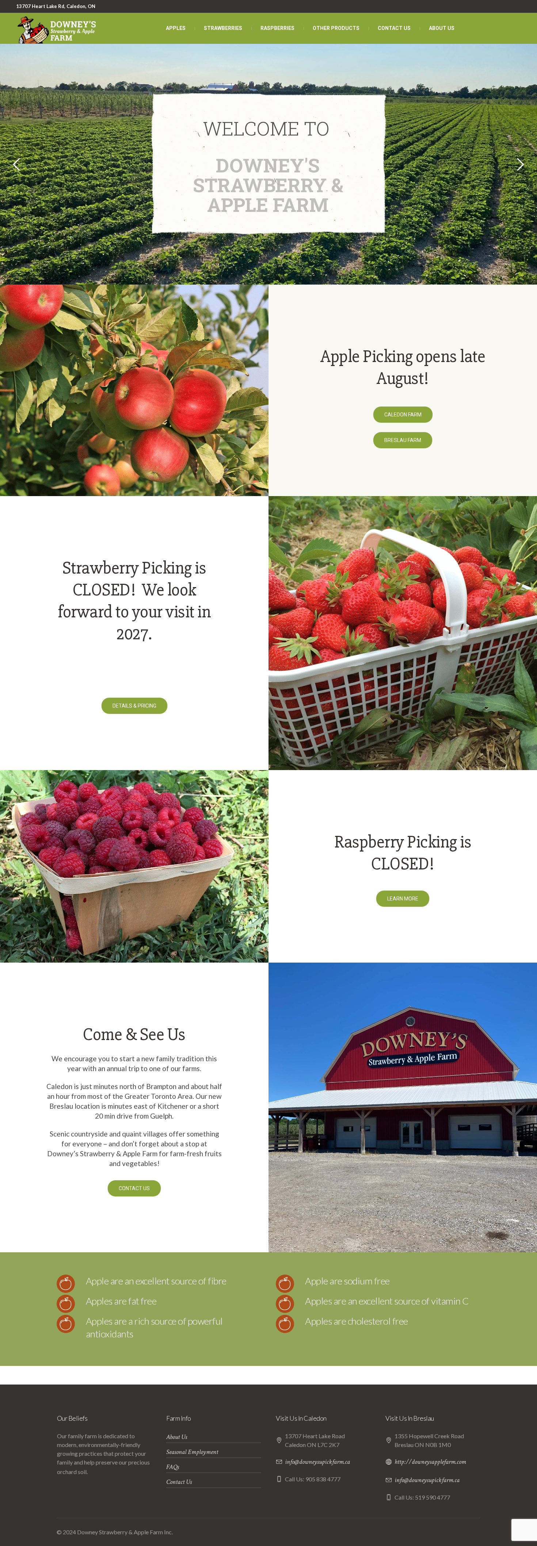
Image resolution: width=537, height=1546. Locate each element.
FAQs (172, 1467)
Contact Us (179, 1482)
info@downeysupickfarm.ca (317, 1462)
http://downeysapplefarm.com (430, 1462)
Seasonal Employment (192, 1452)
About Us (176, 1437)
